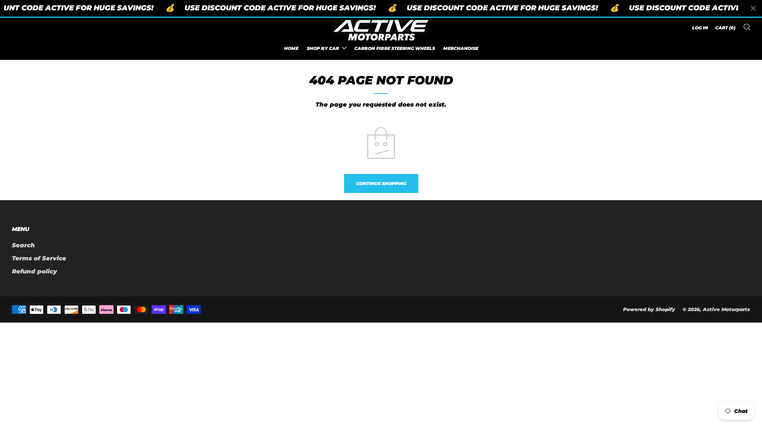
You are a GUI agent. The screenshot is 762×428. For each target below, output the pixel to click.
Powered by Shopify (649, 309)
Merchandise (460, 48)
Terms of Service (39, 258)
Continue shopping (381, 183)
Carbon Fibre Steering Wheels (394, 48)
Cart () (725, 28)
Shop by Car (323, 48)
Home (291, 48)
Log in (700, 28)
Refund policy (34, 271)
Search (23, 245)
